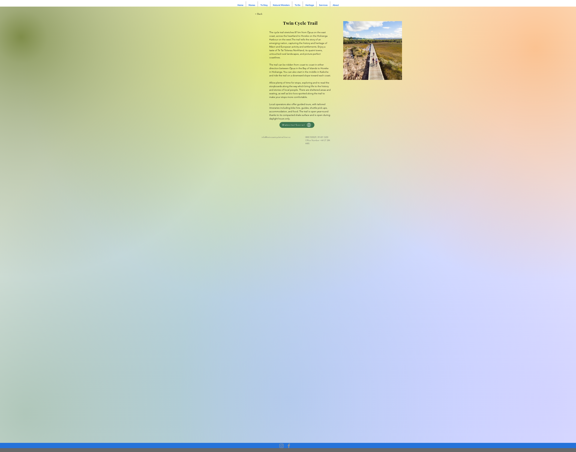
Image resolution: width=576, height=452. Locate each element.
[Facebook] (289, 446)
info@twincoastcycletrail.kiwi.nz (276, 137)
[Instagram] (281, 446)
